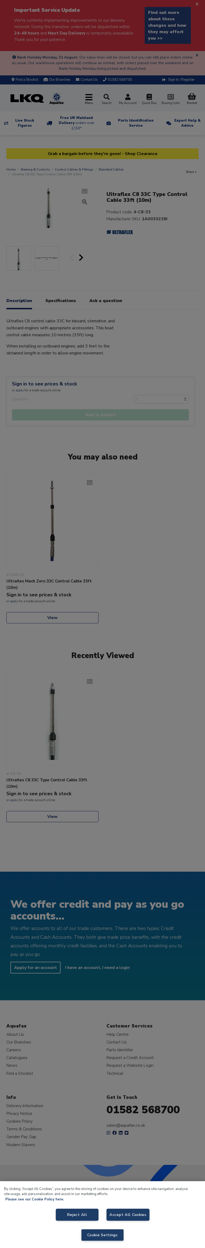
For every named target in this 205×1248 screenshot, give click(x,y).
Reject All (77, 1214)
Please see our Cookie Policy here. (34, 1199)
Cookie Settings (102, 1235)
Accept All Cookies (128, 1214)
